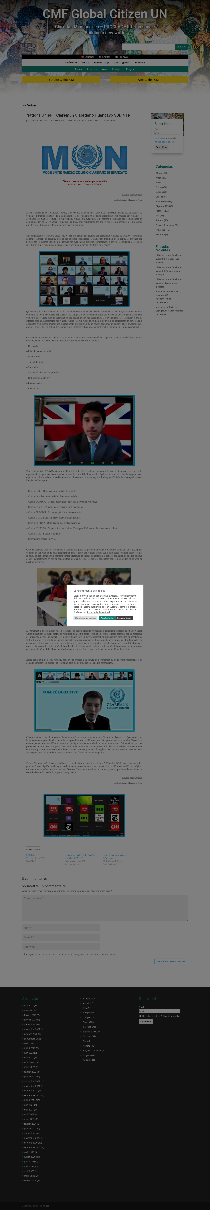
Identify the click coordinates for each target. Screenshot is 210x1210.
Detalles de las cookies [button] (85, 618)
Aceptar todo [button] (107, 618)
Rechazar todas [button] (124, 618)
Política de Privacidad (98, 612)
